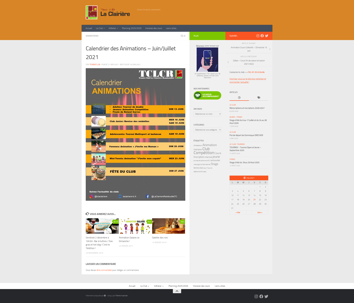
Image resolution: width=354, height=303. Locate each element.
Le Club (99, 28)
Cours (217, 153)
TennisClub (95, 64)
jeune (216, 157)
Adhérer (112, 28)
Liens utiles (171, 28)
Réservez (200, 46)
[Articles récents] (239, 98)
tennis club (198, 168)
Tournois (241, 144)
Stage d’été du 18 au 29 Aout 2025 (244, 162)
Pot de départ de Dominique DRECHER (246, 135)
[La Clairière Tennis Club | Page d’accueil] (110, 12)
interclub (208, 157)
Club (206, 148)
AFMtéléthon (198, 145)
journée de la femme (200, 161)
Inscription (199, 157)
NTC (208, 161)
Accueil (89, 28)
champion (198, 149)
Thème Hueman (121, 296)
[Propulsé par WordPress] (105, 296)
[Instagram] (257, 35)
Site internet (206, 164)
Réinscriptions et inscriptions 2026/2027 (247, 108)
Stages (239, 117)
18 (117, 222)
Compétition (204, 152)
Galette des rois (160, 237)
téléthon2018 (198, 172)
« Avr (238, 212)
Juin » (259, 212)
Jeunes (232, 117)
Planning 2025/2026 (131, 28)
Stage (214, 164)
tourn (205, 168)
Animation (210, 145)
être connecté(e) (104, 270)
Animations (92, 36)
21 (254, 199)
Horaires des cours (153, 28)
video (204, 172)
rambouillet (215, 160)
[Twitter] (266, 35)
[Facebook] (262, 35)
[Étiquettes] (258, 98)
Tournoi (209, 168)
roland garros (198, 164)
